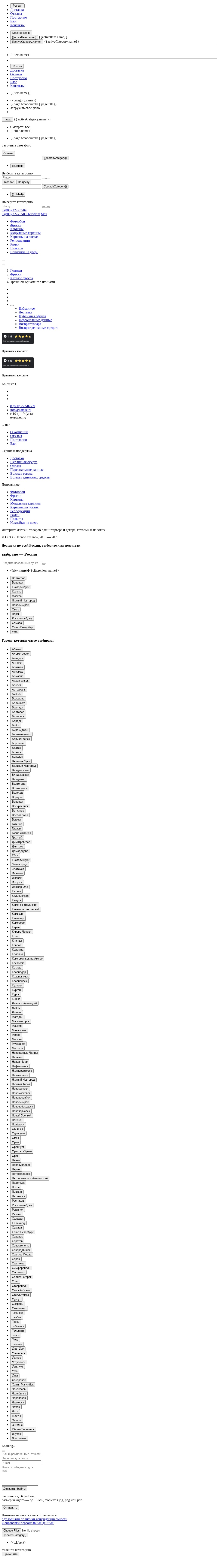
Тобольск (18, 1326)
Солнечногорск (21, 1277)
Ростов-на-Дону (22, 618)
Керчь (16, 927)
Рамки (14, 244)
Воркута (17, 797)
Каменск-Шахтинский (25, 909)
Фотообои (17, 221)
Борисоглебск (21, 738)
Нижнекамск (20, 1075)
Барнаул (17, 707)
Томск (16, 1335)
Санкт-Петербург (23, 627)
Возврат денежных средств (38, 327)
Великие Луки (21, 761)
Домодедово (20, 851)
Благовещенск (21, 734)
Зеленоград (19, 864)
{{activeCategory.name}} (26, 41)
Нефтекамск (20, 1066)
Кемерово (18, 922)
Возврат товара (30, 324)
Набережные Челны (25, 1052)
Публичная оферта (32, 316)
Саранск (17, 1236)
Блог (13, 21)
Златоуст (18, 868)
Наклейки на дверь (24, 252)
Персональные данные (35, 320)
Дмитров (17, 846)
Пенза (16, 1160)
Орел (15, 1142)
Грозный (17, 837)
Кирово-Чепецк (21, 931)
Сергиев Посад (21, 1254)
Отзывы (16, 13)
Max (44, 214)
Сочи (15, 1281)
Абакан (16, 649)
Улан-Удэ (18, 1348)
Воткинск (18, 810)
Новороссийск (21, 1097)
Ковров (16, 945)
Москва (17, 596)
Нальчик (17, 1057)
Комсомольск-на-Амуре (27, 958)
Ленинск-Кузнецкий (24, 1003)
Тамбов (16, 1317)
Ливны (16, 1007)
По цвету (24, 182)
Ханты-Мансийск (23, 1384)
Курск (15, 994)
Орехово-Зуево (22, 1151)
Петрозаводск (21, 1173)
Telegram (33, 214)
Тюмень (17, 1344)
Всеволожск (20, 815)
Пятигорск (18, 1196)
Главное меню (21, 32)
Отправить (10, 1507)
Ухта (15, 1375)
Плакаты (16, 248)
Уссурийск (18, 1362)
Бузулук (17, 756)
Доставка (17, 10)
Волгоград (18, 578)
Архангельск (20, 680)
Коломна (17, 949)
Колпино (17, 954)
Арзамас (17, 671)
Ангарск (17, 662)
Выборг (16, 819)
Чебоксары (19, 1389)
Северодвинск (21, 1250)
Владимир (18, 779)
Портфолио (18, 17)
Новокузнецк (20, 1088)
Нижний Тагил (21, 1084)
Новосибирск (20, 605)
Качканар (18, 918)
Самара (17, 623)
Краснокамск (20, 976)
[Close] (3, 1450)
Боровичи (18, 743)
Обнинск (17, 1129)
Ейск (15, 855)
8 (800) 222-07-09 (14, 210)
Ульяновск (18, 1353)
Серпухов (18, 1263)
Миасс (16, 1034)
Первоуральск (21, 1164)
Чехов (16, 1407)
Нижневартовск (22, 1070)
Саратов (17, 1241)
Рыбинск (17, 1209)
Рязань (16, 1214)
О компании (19, 432)
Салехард (18, 1223)
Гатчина (17, 824)
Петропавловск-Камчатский (30, 1178)
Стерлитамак (20, 1294)
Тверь (15, 1321)
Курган (16, 990)
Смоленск (18, 1272)
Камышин (18, 913)
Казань (16, 591)
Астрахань (19, 689)
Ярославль (19, 1438)
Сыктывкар (19, 1308)
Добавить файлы (14, 1488)
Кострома (18, 963)
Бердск (16, 721)
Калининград (20, 895)
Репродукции (20, 240)
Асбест (16, 685)
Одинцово (18, 1133)
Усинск (16, 1357)
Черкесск (18, 1402)
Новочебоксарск (22, 1106)
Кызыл (16, 999)
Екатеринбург (21, 587)
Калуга (16, 900)
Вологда (17, 792)
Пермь (16, 614)
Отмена (8, 153)
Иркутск (17, 882)
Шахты (16, 1416)
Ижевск (17, 877)
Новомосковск (21, 1093)
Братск (16, 747)
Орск (15, 1155)
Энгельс (17, 1424)
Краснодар (19, 972)
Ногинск (17, 1120)
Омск (15, 609)
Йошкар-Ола (20, 886)
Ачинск (16, 694)
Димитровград (21, 842)
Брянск (16, 752)
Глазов (16, 828)
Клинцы (17, 940)
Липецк (16, 1012)
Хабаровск (19, 1380)
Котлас (16, 967)
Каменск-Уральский (24, 904)
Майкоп (17, 1025)
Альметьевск (20, 653)
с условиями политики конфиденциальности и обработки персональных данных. (34, 1521)
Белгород (18, 712)
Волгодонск (19, 788)
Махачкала (19, 1030)
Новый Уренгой (21, 1115)
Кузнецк (17, 985)
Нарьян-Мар (20, 1061)
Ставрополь (19, 1285)
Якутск (16, 1433)
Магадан (17, 1016)
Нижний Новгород (23, 600)
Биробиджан (20, 729)
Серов (16, 1259)
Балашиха (18, 703)
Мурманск (18, 1043)
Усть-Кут (17, 1366)
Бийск (16, 725)
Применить (10, 1554)
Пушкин (17, 1191)
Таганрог (17, 1312)
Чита (15, 1411)
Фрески (15, 225)
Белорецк (18, 716)
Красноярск (19, 981)
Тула (15, 1339)
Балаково (18, 698)
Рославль (18, 1200)
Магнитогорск (21, 1021)
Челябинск (19, 1393)
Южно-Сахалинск (23, 1429)
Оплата (15, 466)
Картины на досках (24, 236)
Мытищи (17, 1048)
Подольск (18, 1182)
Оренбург (18, 1146)
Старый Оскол (21, 1290)
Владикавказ (20, 774)
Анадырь (18, 658)
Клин (15, 936)
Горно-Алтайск (21, 833)
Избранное (27, 308)
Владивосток (20, 770)
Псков (16, 1187)
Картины (17, 229)
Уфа (15, 631)
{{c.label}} (18, 165)
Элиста (16, 1420)
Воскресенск (20, 806)
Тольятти (18, 1330)
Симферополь (21, 1268)
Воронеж (17, 582)
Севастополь (20, 1245)
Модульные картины (25, 233)
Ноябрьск (18, 1124)
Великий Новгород (24, 765)
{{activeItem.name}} (24, 37)
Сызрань (17, 1303)
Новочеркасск (21, 1111)
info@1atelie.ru (20, 410)
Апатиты (17, 667)
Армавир (17, 676)
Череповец (19, 1398)
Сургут (16, 1299)
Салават (17, 1218)
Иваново (17, 873)
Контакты (17, 25)
